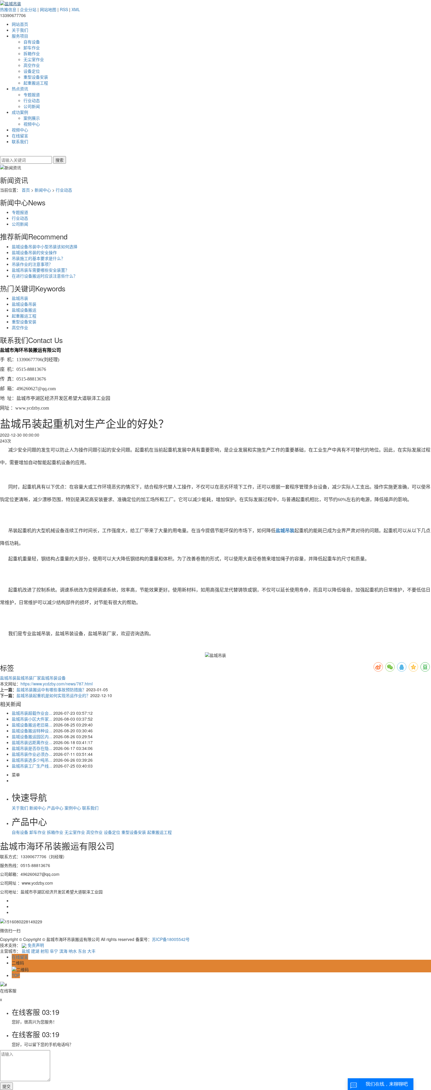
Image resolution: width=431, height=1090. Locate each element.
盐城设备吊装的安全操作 (34, 252)
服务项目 (20, 36)
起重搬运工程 (35, 83)
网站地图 (48, 9)
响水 (73, 951)
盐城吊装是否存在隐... (32, 748)
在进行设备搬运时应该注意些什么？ (44, 276)
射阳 (44, 951)
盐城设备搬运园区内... (32, 736)
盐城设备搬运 (24, 310)
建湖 (35, 951)
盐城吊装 (20, 298)
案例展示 (31, 118)
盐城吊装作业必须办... (32, 754)
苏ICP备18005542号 (171, 939)
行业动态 (31, 100)
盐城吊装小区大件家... (32, 719)
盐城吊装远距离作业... (32, 742)
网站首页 (20, 24)
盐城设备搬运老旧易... (32, 725)
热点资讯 (20, 89)
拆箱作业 (31, 53)
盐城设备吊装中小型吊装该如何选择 (44, 246)
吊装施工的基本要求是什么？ (38, 258)
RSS (64, 9)
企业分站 (28, 9)
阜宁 (54, 951)
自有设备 (31, 42)
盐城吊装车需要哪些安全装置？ (40, 270)
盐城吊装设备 (53, 678)
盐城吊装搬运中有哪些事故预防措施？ (51, 689)
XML (76, 9)
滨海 (63, 951)
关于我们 (20, 30)
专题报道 (31, 94)
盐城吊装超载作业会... (32, 713)
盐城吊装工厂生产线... (32, 766)
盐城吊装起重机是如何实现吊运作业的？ (53, 695)
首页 (26, 190)
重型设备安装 (35, 77)
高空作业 (31, 65)
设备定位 (31, 71)
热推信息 (8, 9)
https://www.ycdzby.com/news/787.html (57, 684)
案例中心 (73, 808)
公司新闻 (31, 106)
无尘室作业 (33, 59)
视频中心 (31, 124)
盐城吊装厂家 (28, 678)
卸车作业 (31, 47)
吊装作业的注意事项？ (32, 264)
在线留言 (20, 135)
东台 (82, 951)
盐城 (26, 951)
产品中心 (56, 808)
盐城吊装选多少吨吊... (32, 760)
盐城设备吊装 (24, 304)
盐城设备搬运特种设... (32, 731)
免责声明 (36, 945)
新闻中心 (43, 190)
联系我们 (20, 141)
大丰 (91, 951)
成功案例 (20, 112)
